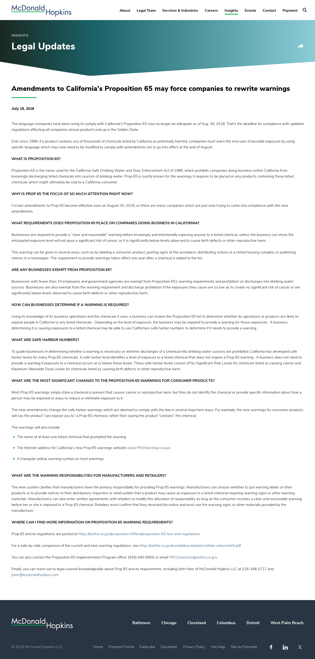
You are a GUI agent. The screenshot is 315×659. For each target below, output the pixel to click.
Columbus (226, 623)
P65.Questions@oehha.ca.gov (193, 557)
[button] (301, 47)
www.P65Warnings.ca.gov (149, 448)
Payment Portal (121, 647)
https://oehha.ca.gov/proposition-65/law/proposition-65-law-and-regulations (139, 534)
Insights (231, 10)
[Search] (305, 10)
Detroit (253, 623)
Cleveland (196, 623)
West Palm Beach (287, 623)
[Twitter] (301, 647)
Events (250, 10)
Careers (211, 10)
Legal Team (146, 10)
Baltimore (141, 623)
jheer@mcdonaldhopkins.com (35, 575)
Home (98, 647)
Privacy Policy (194, 647)
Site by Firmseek (244, 647)
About (125, 10)
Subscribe (147, 647)
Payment (290, 10)
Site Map (218, 647)
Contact (269, 10)
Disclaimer (169, 647)
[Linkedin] (285, 647)
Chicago (168, 623)
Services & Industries (180, 10)
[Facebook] (271, 647)
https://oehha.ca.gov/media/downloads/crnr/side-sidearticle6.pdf (190, 546)
